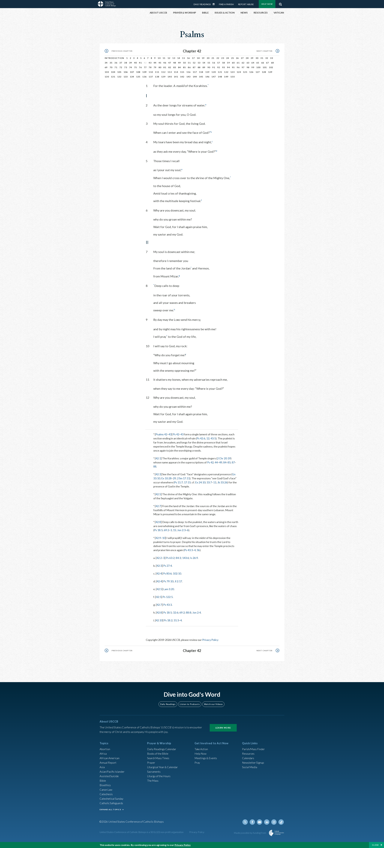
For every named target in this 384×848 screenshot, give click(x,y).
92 (218, 67)
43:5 (213, 438)
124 (239, 72)
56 (213, 62)
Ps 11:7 (178, 482)
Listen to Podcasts (190, 704)
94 (228, 67)
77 (145, 67)
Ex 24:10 (200, 482)
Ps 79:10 (168, 581)
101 (265, 67)
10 (159, 58)
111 (157, 72)
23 (222, 58)
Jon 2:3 (181, 530)
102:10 (177, 573)
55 (208, 62)
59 (228, 62)
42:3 (158, 474)
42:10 (159, 620)
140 (170, 76)
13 (173, 58)
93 (223, 67)
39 (130, 62)
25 (232, 58)
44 (155, 62)
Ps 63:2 (170, 557)
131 (113, 76)
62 (243, 62)
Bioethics (105, 785)
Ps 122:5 (168, 597)
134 (132, 76)
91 (213, 67)
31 (261, 58)
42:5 (158, 494)
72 (120, 67)
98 (248, 67)
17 (193, 58)
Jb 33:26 (222, 482)
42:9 (158, 538)
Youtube (259, 822)
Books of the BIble (157, 753)
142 (182, 76)
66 (262, 62)
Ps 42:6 (201, 438)
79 (155, 67)
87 (194, 67)
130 (107, 76)
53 (199, 62)
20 (208, 58)
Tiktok (281, 822)
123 (232, 72)
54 (203, 62)
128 (264, 72)
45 (160, 62)
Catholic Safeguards (111, 803)
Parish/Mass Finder (253, 749)
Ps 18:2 (168, 620)
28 (247, 58)
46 (164, 62)
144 (195, 76)
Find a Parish (226, 4)
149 (226, 76)
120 (214, 72)
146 (207, 76)
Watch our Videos (213, 704)
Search (280, 3)
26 (237, 58)
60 (233, 62)
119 (207, 72)
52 (194, 62)
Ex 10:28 (166, 478)
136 (144, 76)
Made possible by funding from (250, 832)
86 (189, 67)
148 (220, 76)
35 (111, 62)
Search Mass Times (158, 758)
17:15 (187, 482)
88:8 (188, 612)
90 (208, 67)
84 (179, 67)
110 (151, 72)
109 (144, 72)
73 (125, 67)
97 (243, 67)
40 (135, 62)
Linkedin (266, 822)
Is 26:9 (194, 557)
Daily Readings (202, 4)
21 (213, 58)
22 (217, 58)
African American (109, 758)
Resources (248, 753)
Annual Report (108, 762)
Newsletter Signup (253, 762)
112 (163, 72)
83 (174, 67)
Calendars (248, 758)
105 (119, 72)
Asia (102, 767)
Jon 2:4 (196, 612)
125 (245, 72)
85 (184, 67)
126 (251, 72)
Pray (197, 762)
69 (106, 67)
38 (125, 62)
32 (266, 58)
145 (201, 76)
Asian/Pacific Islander (112, 771)
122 (226, 72)
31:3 (176, 620)
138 (157, 76)
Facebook (252, 822)
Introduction (114, 58)
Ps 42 (176, 434)
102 (271, 67)
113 (170, 72)
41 (140, 62)
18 (198, 58)
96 (238, 67)
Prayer (151, 762)
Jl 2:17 (178, 581)
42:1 (158, 458)
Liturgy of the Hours (158, 776)
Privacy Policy (210, 639)
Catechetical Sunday (111, 798)
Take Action (201, 749)
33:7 (209, 482)
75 (135, 67)
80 (160, 67)
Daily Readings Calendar (214, 4)
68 (272, 62)
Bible (103, 780)
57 (218, 62)
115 (182, 72)
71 (115, 67)
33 (271, 58)
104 (113, 72)
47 (169, 62)
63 (248, 62)
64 (252, 62)
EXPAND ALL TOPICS (110, 809)
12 (169, 58)
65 (257, 62)
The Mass (152, 780)
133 (126, 76)
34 (106, 62)
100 (258, 67)
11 (164, 58)
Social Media (249, 767)
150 (232, 76)
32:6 (175, 612)
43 (150, 62)
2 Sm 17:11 (183, 478)
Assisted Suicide (109, 776)
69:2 (166, 530)
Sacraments (153, 771)
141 (176, 76)
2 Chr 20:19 (224, 458)
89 (203, 67)
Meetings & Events (206, 758)
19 (203, 58)
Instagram (274, 822)
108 (138, 72)
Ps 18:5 (158, 530)
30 (257, 58)
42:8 (158, 522)
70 (111, 67)
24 (227, 58)
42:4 (159, 573)
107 (132, 72)
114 (176, 72)
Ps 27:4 (167, 565)
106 (126, 72)
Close (375, 845)
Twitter (245, 822)
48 (174, 62)
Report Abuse (246, 4)
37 (120, 62)
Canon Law (106, 789)
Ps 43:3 (188, 550)
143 (188, 76)
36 (115, 62)
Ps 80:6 (167, 573)
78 (150, 67)
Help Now (267, 4)
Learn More (223, 727)
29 (252, 58)
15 (183, 58)
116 (188, 72)
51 (189, 62)
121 (220, 72)
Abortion (105, 749)
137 (151, 76)
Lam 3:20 (168, 589)
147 (214, 76)
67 (267, 62)
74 (130, 67)
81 (164, 67)
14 (178, 58)
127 (258, 72)
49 (179, 62)
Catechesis (106, 794)
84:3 (178, 557)
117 (195, 72)
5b (198, 550)
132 (119, 76)
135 (138, 76)
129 (270, 72)
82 (169, 67)
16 (188, 58)
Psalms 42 (161, 434)
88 (199, 67)
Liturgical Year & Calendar (162, 767)
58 (223, 62)
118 (201, 72)
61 (238, 62)
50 (184, 62)
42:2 (159, 557)
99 (252, 67)
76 (140, 67)
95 (233, 67)
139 (163, 76)
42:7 (158, 506)
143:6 (185, 557)
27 (242, 58)
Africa (103, 753)
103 (107, 72)
